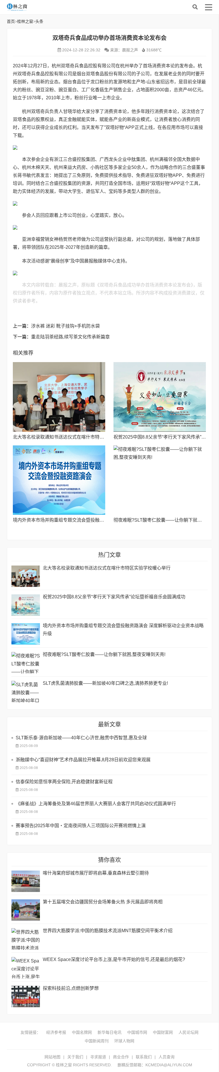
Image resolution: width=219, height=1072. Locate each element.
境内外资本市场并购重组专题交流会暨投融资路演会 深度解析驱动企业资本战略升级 (98, 520)
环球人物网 (124, 1041)
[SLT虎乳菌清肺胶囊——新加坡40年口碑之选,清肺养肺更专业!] (25, 691)
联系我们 (144, 1057)
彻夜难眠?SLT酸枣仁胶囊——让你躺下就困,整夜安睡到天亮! (104, 654)
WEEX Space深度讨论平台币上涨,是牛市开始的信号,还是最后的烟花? (114, 959)
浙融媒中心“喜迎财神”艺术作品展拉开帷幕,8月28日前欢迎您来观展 (83, 759)
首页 (11, 21)
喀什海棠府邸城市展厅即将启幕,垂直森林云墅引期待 (96, 873)
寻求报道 (98, 1057)
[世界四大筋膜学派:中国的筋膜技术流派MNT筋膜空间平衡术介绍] (25, 939)
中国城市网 (137, 1032)
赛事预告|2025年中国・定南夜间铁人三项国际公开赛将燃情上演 (81, 825)
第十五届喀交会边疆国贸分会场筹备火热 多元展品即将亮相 (103, 901)
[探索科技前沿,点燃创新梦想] (25, 996)
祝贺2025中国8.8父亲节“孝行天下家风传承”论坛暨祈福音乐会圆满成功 (114, 596)
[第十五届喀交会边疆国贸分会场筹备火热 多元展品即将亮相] (25, 910)
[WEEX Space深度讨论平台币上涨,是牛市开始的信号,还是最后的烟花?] (25, 967)
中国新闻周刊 (97, 1041)
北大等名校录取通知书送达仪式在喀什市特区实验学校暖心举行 (77, 437)
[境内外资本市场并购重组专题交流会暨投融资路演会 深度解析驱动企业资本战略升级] (59, 480)
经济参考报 (56, 1032)
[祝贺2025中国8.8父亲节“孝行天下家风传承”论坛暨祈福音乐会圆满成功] (159, 396)
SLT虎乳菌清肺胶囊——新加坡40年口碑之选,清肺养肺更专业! (105, 683)
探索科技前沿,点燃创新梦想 (71, 988)
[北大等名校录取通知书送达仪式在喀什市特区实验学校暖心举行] (59, 396)
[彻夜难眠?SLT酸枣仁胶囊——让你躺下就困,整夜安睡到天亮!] (159, 480)
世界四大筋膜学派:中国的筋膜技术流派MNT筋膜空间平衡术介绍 (108, 930)
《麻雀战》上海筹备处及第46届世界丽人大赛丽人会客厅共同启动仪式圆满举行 (96, 803)
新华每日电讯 (109, 1032)
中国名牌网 (82, 1032)
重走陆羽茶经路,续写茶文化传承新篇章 (70, 336)
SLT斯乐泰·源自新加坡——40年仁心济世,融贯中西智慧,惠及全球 (81, 737)
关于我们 (75, 1057)
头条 (39, 21)
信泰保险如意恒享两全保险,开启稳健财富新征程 (64, 781)
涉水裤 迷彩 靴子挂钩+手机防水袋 (65, 326)
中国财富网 (163, 1032)
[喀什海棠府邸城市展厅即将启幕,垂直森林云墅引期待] (25, 881)
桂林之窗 (49, 7)
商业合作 (121, 1057)
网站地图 (52, 1057)
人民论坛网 (188, 1032)
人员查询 (167, 1057)
